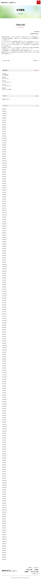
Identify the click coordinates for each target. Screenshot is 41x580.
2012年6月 (4, 440)
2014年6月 (4, 386)
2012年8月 (4, 435)
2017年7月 (4, 302)
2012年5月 (4, 442)
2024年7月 (4, 147)
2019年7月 (4, 248)
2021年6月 (4, 219)
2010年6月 (4, 494)
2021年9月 (4, 217)
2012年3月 (4, 446)
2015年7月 (4, 356)
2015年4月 (4, 363)
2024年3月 (4, 156)
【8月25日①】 (35, 60)
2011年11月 (4, 455)
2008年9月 (4, 541)
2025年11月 (4, 111)
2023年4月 (4, 181)
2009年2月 (4, 530)
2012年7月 (4, 437)
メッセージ (35, 567)
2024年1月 (4, 160)
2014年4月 (4, 390)
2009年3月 (4, 527)
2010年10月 (4, 485)
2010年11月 (4, 482)
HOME (29, 567)
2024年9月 (4, 142)
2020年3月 (4, 230)
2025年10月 (4, 113)
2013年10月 (4, 404)
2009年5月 (4, 523)
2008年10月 (4, 539)
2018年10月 (4, 268)
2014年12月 (4, 372)
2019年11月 (4, 239)
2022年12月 (4, 190)
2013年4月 (4, 417)
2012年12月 (4, 426)
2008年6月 (4, 548)
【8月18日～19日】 (6, 60)
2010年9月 (4, 487)
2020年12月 (4, 223)
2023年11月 (4, 165)
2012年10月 (4, 431)
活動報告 (26, 571)
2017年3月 (4, 311)
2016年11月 (4, 320)
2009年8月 (4, 516)
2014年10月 (4, 377)
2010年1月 (4, 505)
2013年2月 (4, 422)
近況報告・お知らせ (6, 99)
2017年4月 (4, 309)
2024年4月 (4, 154)
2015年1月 (4, 370)
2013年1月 (4, 424)
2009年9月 (4, 514)
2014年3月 (4, 392)
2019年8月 (4, 246)
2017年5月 (4, 307)
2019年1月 (4, 262)
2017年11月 (4, 293)
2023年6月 (4, 176)
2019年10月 (4, 241)
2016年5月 (4, 334)
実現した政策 (29, 569)
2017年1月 (4, 316)
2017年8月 (4, 300)
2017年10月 (4, 295)
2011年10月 (4, 458)
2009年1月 (4, 532)
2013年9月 (4, 406)
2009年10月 (4, 512)
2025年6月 (4, 122)
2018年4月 (4, 282)
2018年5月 (4, 280)
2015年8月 (4, 354)
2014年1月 (4, 397)
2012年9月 (4, 433)
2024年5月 (4, 151)
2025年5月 (4, 124)
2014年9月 (4, 379)
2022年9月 (4, 194)
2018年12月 (4, 264)
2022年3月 (4, 205)
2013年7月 (4, 410)
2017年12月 (4, 291)
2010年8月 (4, 489)
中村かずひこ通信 (34, 571)
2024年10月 (4, 140)
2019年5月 (4, 253)
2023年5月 (4, 178)
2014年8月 (4, 381)
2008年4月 (4, 552)
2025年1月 (4, 133)
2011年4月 (4, 471)
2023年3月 (4, 183)
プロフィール (35, 573)
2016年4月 (4, 336)
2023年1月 (4, 187)
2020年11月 (4, 226)
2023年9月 (4, 169)
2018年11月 (4, 266)
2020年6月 (4, 228)
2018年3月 (4, 284)
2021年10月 (4, 214)
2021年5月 (4, 221)
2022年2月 (4, 208)
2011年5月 (4, 469)
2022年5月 (4, 201)
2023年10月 (4, 167)
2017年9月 (4, 298)
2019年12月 (4, 237)
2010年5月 (4, 496)
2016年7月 (4, 329)
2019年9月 (4, 244)
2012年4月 (4, 444)
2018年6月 (4, 277)
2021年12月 (4, 212)
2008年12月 (4, 534)
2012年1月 (4, 451)
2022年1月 (4, 210)
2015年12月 (4, 345)
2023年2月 (4, 185)
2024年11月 (4, 138)
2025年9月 (4, 115)
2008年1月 (4, 559)
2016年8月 (4, 327)
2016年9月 (4, 325)
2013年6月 (4, 413)
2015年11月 (4, 347)
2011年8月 (4, 462)
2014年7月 (4, 383)
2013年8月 (4, 408)
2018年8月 (4, 273)
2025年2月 (4, 131)
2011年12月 (4, 453)
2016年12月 (4, 318)
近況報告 (36, 569)
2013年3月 (4, 419)
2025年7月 (4, 120)
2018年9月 (4, 271)
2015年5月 (4, 361)
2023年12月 (4, 163)
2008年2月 (4, 557)
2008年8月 (4, 543)
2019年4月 (4, 255)
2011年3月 (4, 473)
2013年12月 (4, 399)
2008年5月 (4, 550)
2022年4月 (4, 203)
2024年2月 (4, 158)
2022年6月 (4, 199)
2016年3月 (4, 338)
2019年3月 (4, 257)
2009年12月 (4, 507)
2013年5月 (4, 415)
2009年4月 (4, 525)
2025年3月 (4, 129)
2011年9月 (4, 460)
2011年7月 (4, 464)
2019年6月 (4, 250)
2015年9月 (4, 352)
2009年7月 (4, 518)
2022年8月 (4, 196)
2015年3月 (4, 365)
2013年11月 (4, 401)
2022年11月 (4, 192)
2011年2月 (4, 476)
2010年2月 (4, 503)
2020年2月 (4, 232)
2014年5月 (4, 388)
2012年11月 (4, 428)
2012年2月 (4, 449)
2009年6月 (4, 521)
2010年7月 (4, 491)
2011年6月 (4, 467)
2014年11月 (4, 374)
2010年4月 (4, 498)
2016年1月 (4, 343)
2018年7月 (4, 275)
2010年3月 (4, 500)
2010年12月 (4, 480)
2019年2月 (4, 259)
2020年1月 (4, 235)
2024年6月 (4, 149)
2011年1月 (4, 478)
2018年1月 (4, 289)
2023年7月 (4, 174)
